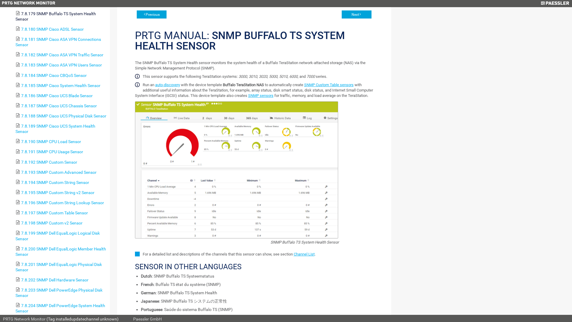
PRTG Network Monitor (24, 319)
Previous (153, 15)
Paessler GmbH (147, 319)
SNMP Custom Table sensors (329, 85)
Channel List (304, 254)
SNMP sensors (260, 95)
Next (355, 15)
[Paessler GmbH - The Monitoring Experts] (555, 3)
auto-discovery (167, 85)
